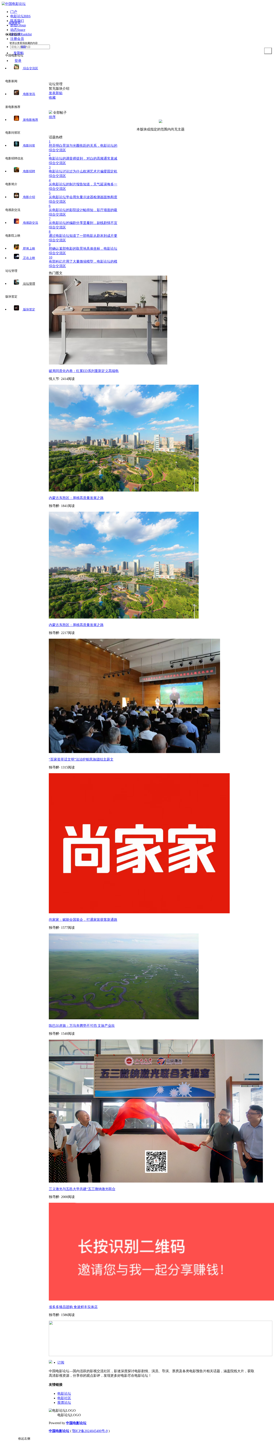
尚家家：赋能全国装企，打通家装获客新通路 (83, 919)
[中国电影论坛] (14, 4)
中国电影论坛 (76, 1423)
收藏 (52, 97)
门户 (13, 12)
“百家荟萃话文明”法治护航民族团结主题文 (81, 759)
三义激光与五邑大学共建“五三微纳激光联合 (82, 1189)
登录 (23, 46)
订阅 (60, 1362)
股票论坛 (64, 1402)
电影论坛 (64, 1393)
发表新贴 (56, 93)
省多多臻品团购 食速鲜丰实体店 (73, 1307)
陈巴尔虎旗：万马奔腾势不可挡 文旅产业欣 (82, 1025)
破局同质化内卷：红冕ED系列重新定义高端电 (84, 371)
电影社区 (64, 1398)
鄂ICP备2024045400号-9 (90, 1431)
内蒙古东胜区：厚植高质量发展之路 (76, 498)
